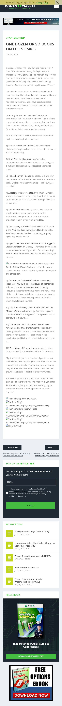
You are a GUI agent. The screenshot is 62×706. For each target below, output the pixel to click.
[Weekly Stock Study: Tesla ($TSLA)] (9, 533)
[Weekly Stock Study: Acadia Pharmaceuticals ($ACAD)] (9, 581)
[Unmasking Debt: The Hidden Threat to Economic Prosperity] (9, 545)
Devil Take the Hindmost (19, 159)
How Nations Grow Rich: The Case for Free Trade (29, 253)
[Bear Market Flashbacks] (9, 569)
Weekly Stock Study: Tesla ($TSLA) (32, 531)
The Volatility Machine (18, 209)
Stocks (28, 534)
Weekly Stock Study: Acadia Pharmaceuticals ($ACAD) (28, 580)
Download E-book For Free (31, 656)
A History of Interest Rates (20, 192)
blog (41, 220)
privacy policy (42, 2)
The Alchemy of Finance (19, 175)
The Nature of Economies (22, 348)
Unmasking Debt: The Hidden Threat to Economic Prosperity (35, 544)
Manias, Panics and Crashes (21, 145)
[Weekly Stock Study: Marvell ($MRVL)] (9, 557)
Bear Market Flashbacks (27, 567)
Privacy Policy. (21, 491)
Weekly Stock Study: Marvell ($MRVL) (33, 556)
